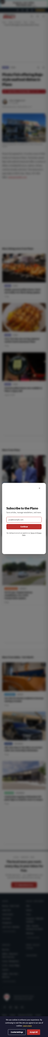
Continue (24, 527)
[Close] (39, 488)
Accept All (33, 1032)
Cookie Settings (17, 1032)
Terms (32, 533)
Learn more (27, 1026)
